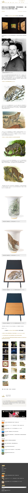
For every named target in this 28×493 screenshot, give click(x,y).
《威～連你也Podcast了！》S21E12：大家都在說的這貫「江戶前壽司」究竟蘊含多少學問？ (14, 425)
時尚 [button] (6, 2)
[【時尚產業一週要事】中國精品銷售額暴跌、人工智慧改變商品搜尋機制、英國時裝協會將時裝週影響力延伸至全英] (3, 435)
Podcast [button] (16, 2)
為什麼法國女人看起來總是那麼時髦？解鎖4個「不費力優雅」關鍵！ (11, 422)
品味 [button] (13, 2)
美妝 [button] (10, 2)
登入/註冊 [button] (22, 2)
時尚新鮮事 (3, 11)
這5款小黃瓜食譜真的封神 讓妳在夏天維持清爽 (9, 446)
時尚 (4, 389)
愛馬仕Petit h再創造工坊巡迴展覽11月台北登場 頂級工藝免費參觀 (11, 137)
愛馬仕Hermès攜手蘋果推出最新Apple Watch (9, 81)
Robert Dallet (13, 389)
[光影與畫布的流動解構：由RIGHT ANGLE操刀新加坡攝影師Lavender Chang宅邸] (3, 429)
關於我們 (3, 467)
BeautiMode (21, 11)
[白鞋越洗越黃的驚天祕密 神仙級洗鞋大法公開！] (3, 453)
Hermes (10, 389)
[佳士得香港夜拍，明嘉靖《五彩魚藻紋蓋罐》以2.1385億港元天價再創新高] (3, 450)
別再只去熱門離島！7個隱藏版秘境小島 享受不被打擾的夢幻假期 (11, 431)
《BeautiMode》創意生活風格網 (12, 15)
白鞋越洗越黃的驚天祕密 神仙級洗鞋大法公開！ (9, 452)
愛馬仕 (7, 389)
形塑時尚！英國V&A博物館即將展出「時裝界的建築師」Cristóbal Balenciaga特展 (14, 333)
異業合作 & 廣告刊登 (4, 468)
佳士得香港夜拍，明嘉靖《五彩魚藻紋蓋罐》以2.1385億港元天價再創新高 (12, 449)
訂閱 (25, 418)
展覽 (2, 389)
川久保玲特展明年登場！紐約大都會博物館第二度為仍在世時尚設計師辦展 (12, 335)
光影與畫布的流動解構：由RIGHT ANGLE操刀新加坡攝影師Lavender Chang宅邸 (13, 428)
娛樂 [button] (8, 2)
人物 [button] (19, 2)
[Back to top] (26, 491)
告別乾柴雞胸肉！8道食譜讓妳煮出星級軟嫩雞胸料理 (10, 440)
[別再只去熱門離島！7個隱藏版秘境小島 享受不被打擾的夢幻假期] (3, 432)
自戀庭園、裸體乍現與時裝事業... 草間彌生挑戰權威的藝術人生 (11, 443)
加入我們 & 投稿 (3, 471)
